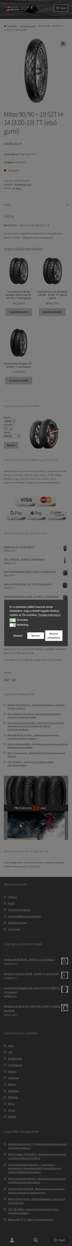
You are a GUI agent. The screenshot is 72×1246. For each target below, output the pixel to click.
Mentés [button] (35, 635)
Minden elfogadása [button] (53, 635)
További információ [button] (49, 614)
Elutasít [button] (18, 635)
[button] (13, 620)
